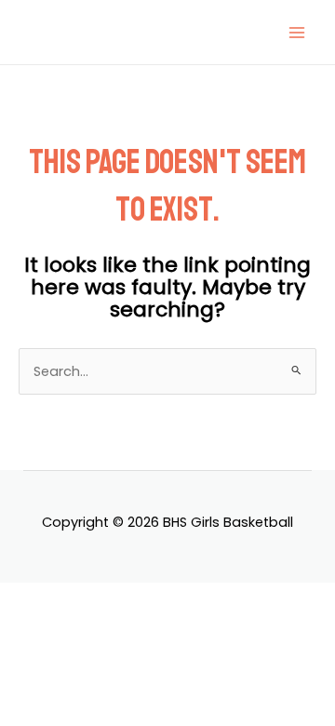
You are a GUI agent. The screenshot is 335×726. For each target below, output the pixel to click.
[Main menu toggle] (296, 32)
